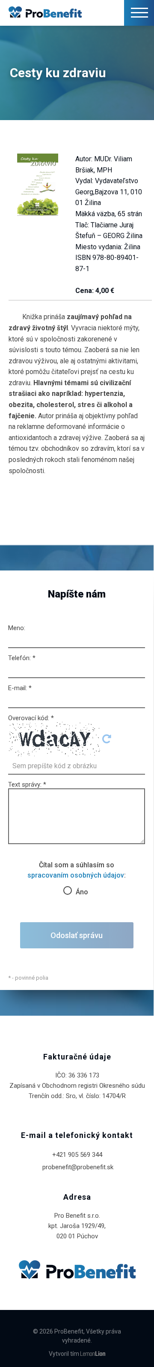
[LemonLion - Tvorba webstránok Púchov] (93, 1354)
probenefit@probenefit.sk (77, 1167)
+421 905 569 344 (78, 1155)
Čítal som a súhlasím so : (76, 876)
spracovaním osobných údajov (75, 875)
